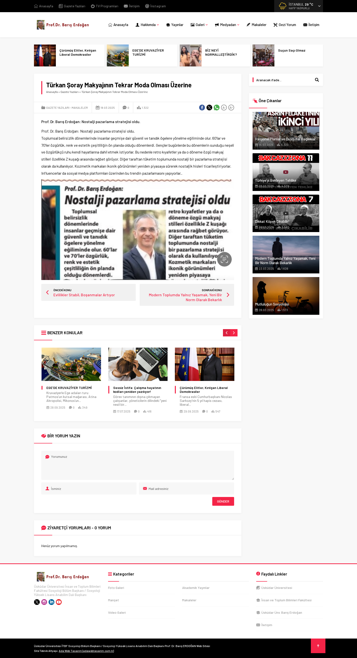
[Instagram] (44, 602)
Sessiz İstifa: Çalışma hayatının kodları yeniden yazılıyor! (137, 390)
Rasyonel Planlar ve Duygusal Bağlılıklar (285, 139)
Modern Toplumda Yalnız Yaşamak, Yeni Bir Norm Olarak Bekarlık (285, 260)
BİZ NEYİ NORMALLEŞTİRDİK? (221, 52)
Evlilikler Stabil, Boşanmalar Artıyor (84, 294)
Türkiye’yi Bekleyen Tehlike (275, 180)
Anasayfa (52, 91)
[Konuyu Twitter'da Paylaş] (209, 107)
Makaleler (80, 107)
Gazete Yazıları (69, 91)
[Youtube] (59, 602)
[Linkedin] (51, 602)
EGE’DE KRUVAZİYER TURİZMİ (148, 52)
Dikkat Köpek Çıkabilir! (272, 221)
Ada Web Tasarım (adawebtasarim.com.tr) (86, 650)
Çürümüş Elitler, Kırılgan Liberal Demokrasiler (78, 52)
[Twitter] (37, 602)
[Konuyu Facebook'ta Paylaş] (202, 107)
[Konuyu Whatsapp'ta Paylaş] (217, 107)
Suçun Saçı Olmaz (292, 50)
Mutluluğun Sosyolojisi (272, 304)
